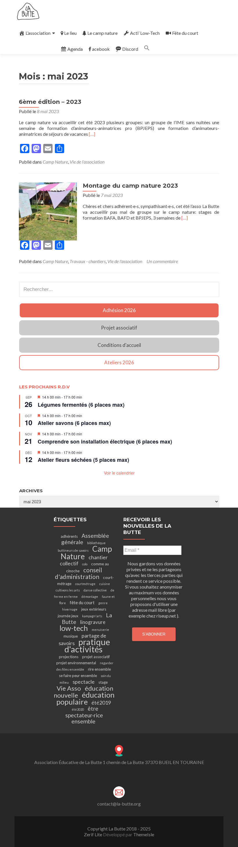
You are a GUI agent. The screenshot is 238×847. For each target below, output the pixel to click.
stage (103, 682)
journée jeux (68, 615)
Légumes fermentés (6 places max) (81, 404)
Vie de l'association (87, 161)
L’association (38, 33)
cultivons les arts (68, 590)
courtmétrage (85, 584)
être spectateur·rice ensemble (84, 715)
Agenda (75, 49)
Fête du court (185, 33)
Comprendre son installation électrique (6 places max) (105, 441)
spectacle (84, 681)
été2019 (101, 702)
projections (68, 656)
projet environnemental (76, 662)
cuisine (104, 584)
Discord (130, 49)
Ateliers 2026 (119, 362)
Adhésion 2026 (119, 310)
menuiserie (100, 629)
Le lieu (70, 33)
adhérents (69, 536)
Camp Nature (55, 161)
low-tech (73, 628)
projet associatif (96, 656)
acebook (101, 49)
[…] (92, 134)
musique (71, 636)
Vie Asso (69, 688)
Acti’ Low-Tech (145, 33)
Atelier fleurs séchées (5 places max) (83, 460)
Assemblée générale (85, 538)
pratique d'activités (87, 645)
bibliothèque (96, 543)
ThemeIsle (143, 834)
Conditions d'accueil (119, 345)
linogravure (92, 622)
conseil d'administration (78, 573)
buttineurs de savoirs (73, 550)
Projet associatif (119, 328)
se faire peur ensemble (78, 675)
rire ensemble (99, 669)
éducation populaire (85, 698)
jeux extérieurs (93, 609)
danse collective (95, 590)
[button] (147, 49)
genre (103, 603)
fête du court (82, 602)
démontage (90, 596)
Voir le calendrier (119, 473)
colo (84, 564)
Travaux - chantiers (88, 261)
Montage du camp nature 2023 (130, 185)
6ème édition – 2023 (50, 101)
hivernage (69, 609)
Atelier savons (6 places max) (74, 423)
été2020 (78, 709)
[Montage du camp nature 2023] (48, 210)
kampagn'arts (92, 616)
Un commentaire (162, 261)
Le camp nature (102, 33)
